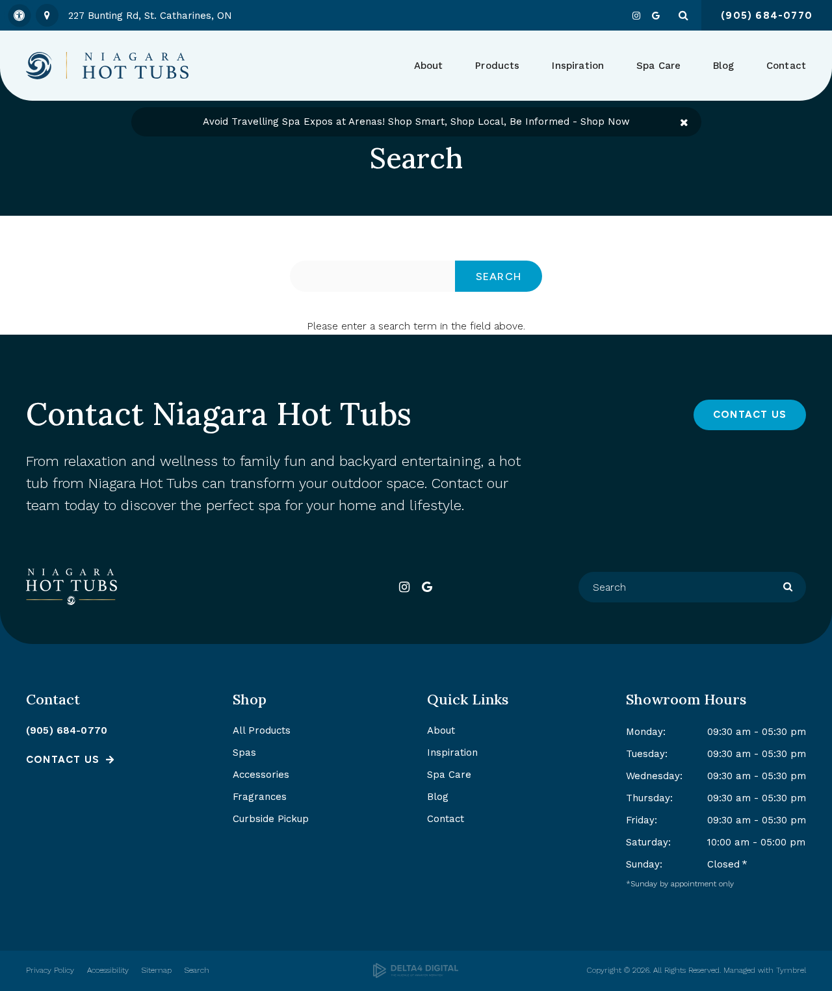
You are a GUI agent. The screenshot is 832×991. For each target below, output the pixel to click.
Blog (723, 65)
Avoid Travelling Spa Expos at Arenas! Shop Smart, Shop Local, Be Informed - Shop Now (416, 121)
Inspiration (578, 65)
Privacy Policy (50, 970)
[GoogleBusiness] (656, 15)
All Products (262, 730)
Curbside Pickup (271, 819)
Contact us (62, 760)
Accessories (261, 774)
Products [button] (497, 65)
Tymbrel (791, 970)
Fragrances (260, 797)
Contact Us (749, 414)
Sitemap (157, 970)
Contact (786, 65)
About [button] (428, 65)
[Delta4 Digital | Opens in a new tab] (415, 970)
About (441, 730)
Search (197, 970)
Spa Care (449, 774)
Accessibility (108, 970)
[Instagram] (636, 15)
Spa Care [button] (658, 65)
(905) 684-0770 (66, 730)
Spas (244, 752)
